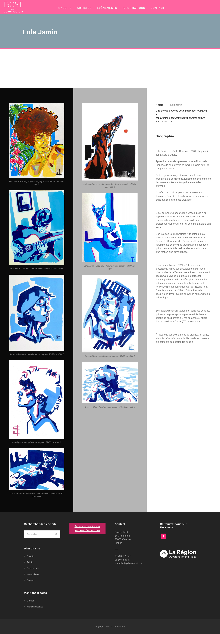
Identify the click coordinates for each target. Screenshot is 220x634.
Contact (158, 8)
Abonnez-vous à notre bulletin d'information (87, 528)
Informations (133, 8)
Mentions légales (35, 606)
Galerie (65, 8)
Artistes (84, 8)
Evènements (107, 8)
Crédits (30, 600)
